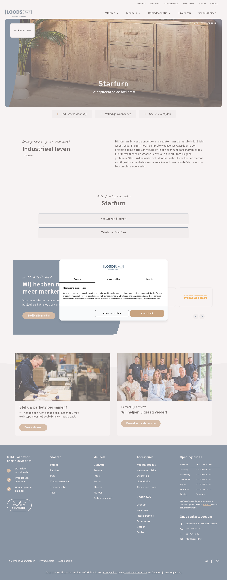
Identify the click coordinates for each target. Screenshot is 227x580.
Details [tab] (149, 279)
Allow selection (112, 313)
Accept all (147, 313)
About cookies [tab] (113, 279)
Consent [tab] (77, 279)
